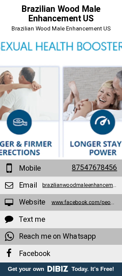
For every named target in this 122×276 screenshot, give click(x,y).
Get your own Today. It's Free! (61, 269)
